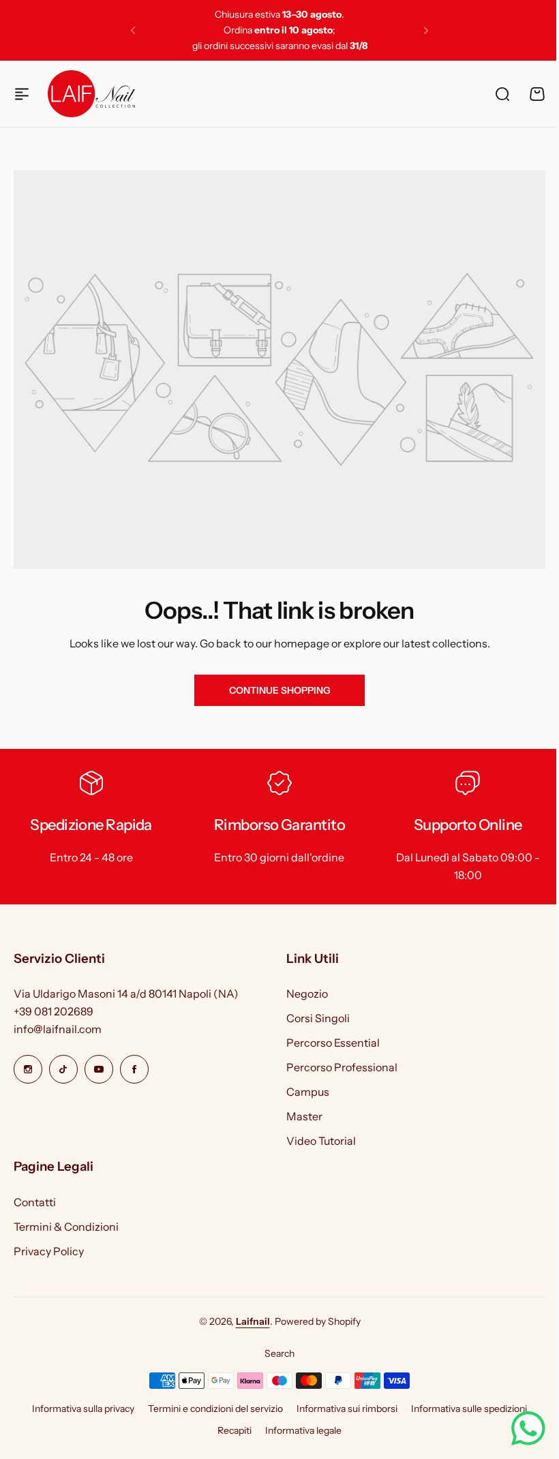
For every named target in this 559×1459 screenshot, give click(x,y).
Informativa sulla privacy (83, 1408)
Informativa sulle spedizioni (469, 1408)
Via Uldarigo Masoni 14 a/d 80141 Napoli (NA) (126, 993)
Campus (307, 1092)
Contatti (35, 1202)
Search (279, 1353)
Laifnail (253, 1321)
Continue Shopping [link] (280, 690)
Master (304, 1116)
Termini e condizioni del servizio (215, 1408)
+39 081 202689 (53, 1011)
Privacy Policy (49, 1251)
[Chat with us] (518, 1428)
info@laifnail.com (58, 1029)
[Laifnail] (91, 93)
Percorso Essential (333, 1042)
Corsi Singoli (318, 1018)
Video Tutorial (321, 1141)
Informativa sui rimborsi (347, 1408)
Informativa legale (303, 1430)
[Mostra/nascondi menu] (22, 94)
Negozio (307, 993)
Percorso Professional (341, 1067)
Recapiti (234, 1430)
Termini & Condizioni (66, 1226)
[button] (133, 30)
